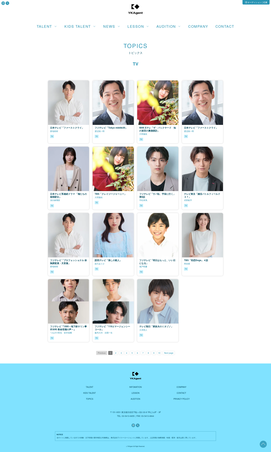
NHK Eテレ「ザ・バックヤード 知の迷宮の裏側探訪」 (157, 129)
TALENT (89, 387)
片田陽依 (143, 134)
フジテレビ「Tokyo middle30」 (111, 127)
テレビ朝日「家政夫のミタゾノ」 (156, 326)
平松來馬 (143, 200)
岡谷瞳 (187, 263)
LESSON (135, 392)
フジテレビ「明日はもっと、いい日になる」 (157, 262)
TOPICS (89, 398)
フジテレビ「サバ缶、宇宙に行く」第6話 (157, 195)
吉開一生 (108, 332)
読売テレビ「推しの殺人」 (108, 260)
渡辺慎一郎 (100, 131)
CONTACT (224, 26)
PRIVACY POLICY (181, 398)
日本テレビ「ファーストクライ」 (67, 127)
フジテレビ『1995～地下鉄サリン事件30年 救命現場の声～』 (68, 328)
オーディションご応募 (257, 2)
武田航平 (188, 200)
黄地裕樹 (54, 131)
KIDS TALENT (89, 392)
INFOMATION (135, 387)
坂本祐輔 (68, 332)
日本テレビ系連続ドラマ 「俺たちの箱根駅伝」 (68, 195)
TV (52, 136)
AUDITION (135, 398)
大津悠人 (143, 329)
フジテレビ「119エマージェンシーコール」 (112, 328)
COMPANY (198, 26)
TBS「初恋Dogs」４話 (196, 260)
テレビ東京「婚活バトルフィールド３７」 (202, 195)
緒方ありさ (100, 263)
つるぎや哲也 (56, 332)
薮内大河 (99, 332)
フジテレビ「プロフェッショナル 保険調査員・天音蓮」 (68, 262)
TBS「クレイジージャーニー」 (110, 193)
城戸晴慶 (143, 266)
